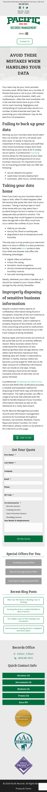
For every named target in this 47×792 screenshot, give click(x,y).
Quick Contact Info (22, 665)
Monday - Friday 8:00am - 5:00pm (23, 12)
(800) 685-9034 (25, 658)
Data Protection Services (16, 513)
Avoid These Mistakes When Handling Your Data (23, 64)
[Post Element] (23, 601)
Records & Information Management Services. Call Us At (23, 3)
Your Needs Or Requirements (16, 520)
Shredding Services (14, 517)
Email (7, 479)
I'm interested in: (12, 503)
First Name (10, 455)
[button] (22, 33)
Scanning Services (13, 510)
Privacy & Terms (23, 788)
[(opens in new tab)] (23, 741)
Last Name (10, 463)
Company (8, 471)
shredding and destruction (29, 381)
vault (24, 248)
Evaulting (34, 152)
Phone (7, 487)
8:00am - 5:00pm (25, 653)
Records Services (13, 506)
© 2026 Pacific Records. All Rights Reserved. (23, 783)
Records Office (23, 647)
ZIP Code (9, 495)
